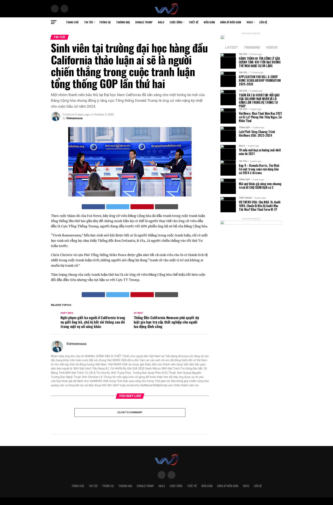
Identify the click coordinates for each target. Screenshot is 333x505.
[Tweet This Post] (118, 206)
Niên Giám (209, 22)
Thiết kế (193, 22)
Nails (161, 22)
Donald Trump (144, 22)
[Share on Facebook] (93, 206)
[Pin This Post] (142, 206)
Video (249, 22)
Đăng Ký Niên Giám (230, 22)
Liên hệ (263, 22)
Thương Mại (123, 22)
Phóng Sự (105, 22)
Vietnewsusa (74, 118)
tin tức (88, 22)
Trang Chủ (72, 22)
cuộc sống (176, 22)
